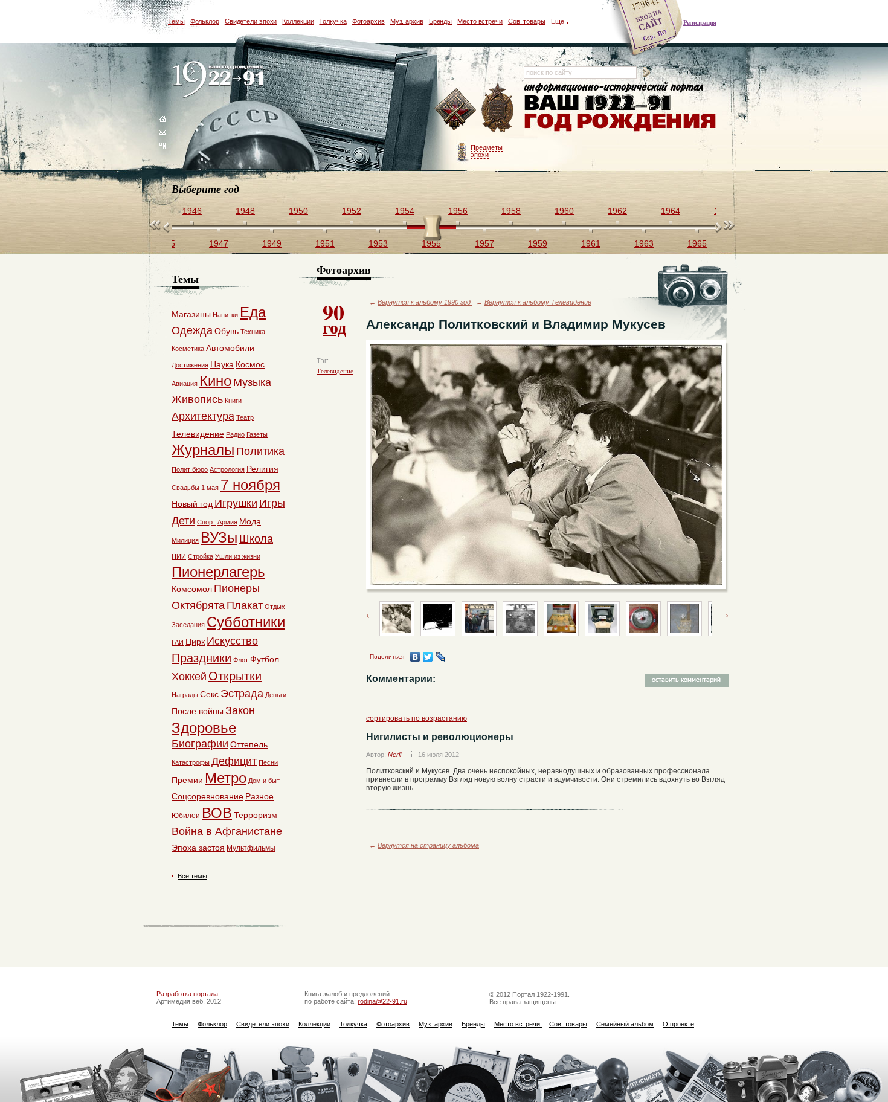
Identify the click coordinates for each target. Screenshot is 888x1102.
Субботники (246, 622)
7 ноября (250, 485)
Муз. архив (406, 21)
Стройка (200, 556)
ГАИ (178, 642)
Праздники (201, 658)
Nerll (394, 754)
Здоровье (204, 728)
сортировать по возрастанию (416, 718)
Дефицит (234, 761)
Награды (185, 694)
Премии (187, 780)
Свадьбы (185, 487)
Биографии (200, 744)
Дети (183, 521)
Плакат (245, 605)
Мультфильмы (251, 848)
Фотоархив (368, 21)
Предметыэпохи (487, 151)
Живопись (197, 399)
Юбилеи (186, 815)
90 (334, 318)
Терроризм (255, 815)
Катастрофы (191, 762)
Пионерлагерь (218, 572)
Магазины (191, 314)
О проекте (678, 1024)
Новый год (192, 504)
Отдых (275, 606)
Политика (260, 451)
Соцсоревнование (207, 796)
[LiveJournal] (440, 657)
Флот (240, 659)
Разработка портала (187, 993)
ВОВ (217, 813)
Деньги (275, 694)
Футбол (264, 659)
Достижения (190, 365)
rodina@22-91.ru (382, 1001)
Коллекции (298, 21)
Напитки (225, 314)
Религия (262, 469)
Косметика (188, 348)
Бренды (440, 21)
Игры (272, 503)
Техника (252, 331)
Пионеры (237, 588)
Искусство (232, 641)
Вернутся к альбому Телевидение (537, 302)
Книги (233, 400)
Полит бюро (190, 469)
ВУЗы (219, 537)
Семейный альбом (625, 1024)
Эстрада (241, 694)
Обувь (226, 331)
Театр (245, 417)
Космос (250, 364)
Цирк (195, 641)
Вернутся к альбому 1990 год (425, 302)
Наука (222, 364)
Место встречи (480, 21)
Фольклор (204, 21)
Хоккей (189, 677)
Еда (253, 312)
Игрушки (235, 503)
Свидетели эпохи (251, 21)
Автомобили (230, 348)
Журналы (203, 450)
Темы (176, 21)
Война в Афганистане (227, 831)
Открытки (235, 676)
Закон (240, 710)
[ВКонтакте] (415, 657)
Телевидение (335, 371)
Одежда (192, 330)
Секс (209, 694)
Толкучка (332, 21)
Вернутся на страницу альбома (428, 845)
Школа (256, 539)
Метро (225, 778)
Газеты (257, 434)
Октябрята (198, 605)
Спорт (206, 522)
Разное (259, 796)
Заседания (188, 624)
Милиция (185, 540)
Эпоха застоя (198, 847)
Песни (268, 762)
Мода (250, 521)
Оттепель (249, 744)
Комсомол (192, 589)
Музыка (252, 382)
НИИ (179, 556)
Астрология (227, 469)
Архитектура (203, 416)
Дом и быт (264, 780)
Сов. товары (526, 21)
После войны (198, 711)
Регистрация (699, 22)
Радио (235, 434)
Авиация (185, 383)
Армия (227, 522)
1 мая (210, 487)
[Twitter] (428, 657)
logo (221, 80)
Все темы (192, 876)
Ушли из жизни (237, 556)
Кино (215, 381)
